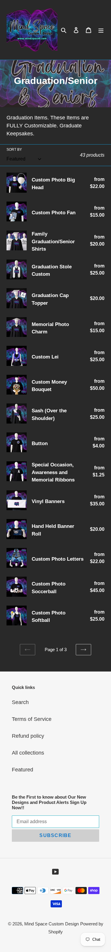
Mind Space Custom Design (51, 923)
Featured (22, 770)
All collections (28, 753)
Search (20, 702)
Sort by (14, 149)
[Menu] (101, 30)
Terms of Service (32, 719)
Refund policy (28, 736)
